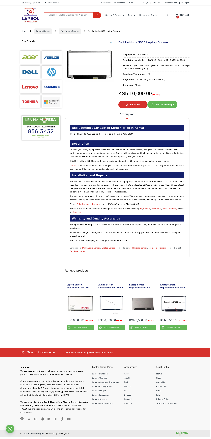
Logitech (128, 399)
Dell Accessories (77, 251)
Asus (165, 208)
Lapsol (75, 165)
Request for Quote (148, 15)
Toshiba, (173, 208)
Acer (159, 208)
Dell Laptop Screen (70, 31)
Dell (154, 208)
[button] (111, 43)
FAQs (145, 3)
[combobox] (68, 15)
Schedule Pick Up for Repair (177, 3)
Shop (158, 378)
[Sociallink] (22, 418)
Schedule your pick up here (90, 204)
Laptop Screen (43, 31)
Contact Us (134, 3)
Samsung (77, 212)
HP (141, 208)
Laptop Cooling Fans (102, 386)
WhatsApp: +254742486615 (113, 3)
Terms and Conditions (166, 403)
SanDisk (128, 403)
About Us (156, 3)
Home (24, 31)
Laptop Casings (99, 378)
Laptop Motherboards (102, 403)
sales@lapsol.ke (32, 3)
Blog (130, 15)
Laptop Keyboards (101, 395)
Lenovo (146, 208)
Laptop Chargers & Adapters (105, 382)
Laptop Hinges (99, 391)
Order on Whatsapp (164, 104)
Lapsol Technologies (33, 433)
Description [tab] (127, 114)
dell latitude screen (138, 248)
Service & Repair (113, 15)
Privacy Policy (162, 399)
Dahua (127, 386)
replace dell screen (158, 248)
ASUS (127, 378)
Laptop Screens (99, 399)
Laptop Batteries (100, 374)
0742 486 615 (53, 3)
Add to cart (134, 104)
